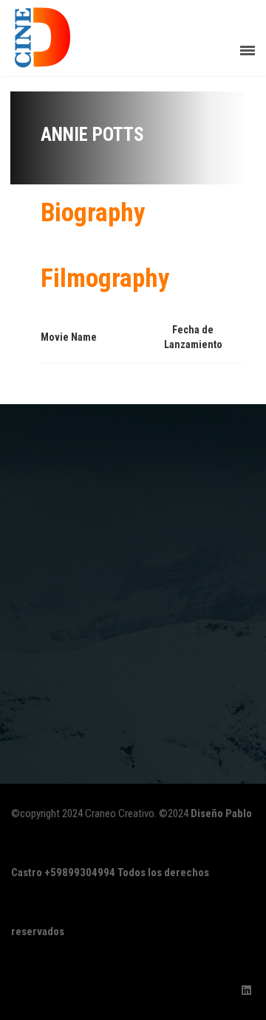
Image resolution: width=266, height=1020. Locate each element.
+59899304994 (79, 872)
